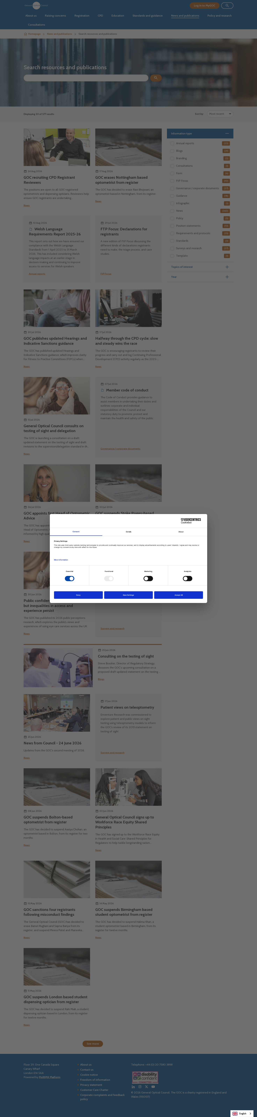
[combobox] (242, 1113)
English (242, 1113)
